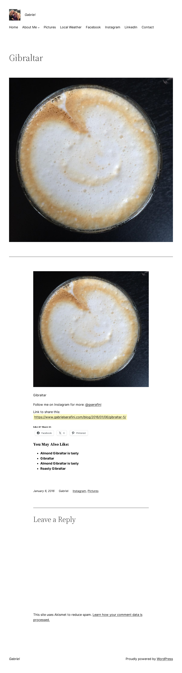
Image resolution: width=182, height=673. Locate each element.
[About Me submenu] (39, 27)
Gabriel (30, 15)
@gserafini (93, 404)
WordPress (165, 659)
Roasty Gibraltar (53, 468)
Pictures (93, 491)
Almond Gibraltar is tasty (59, 453)
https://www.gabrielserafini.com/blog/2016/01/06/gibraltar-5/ (80, 417)
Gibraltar (47, 458)
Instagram (79, 491)
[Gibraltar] (91, 386)
